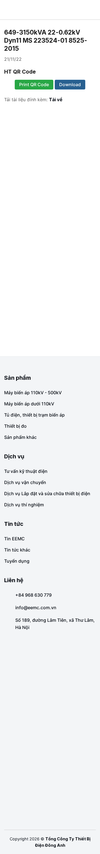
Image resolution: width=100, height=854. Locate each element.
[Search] (93, 9)
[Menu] (8, 10)
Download (70, 84)
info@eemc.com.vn (35, 607)
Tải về (55, 99)
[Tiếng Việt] (87, 10)
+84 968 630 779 (33, 595)
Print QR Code (34, 84)
